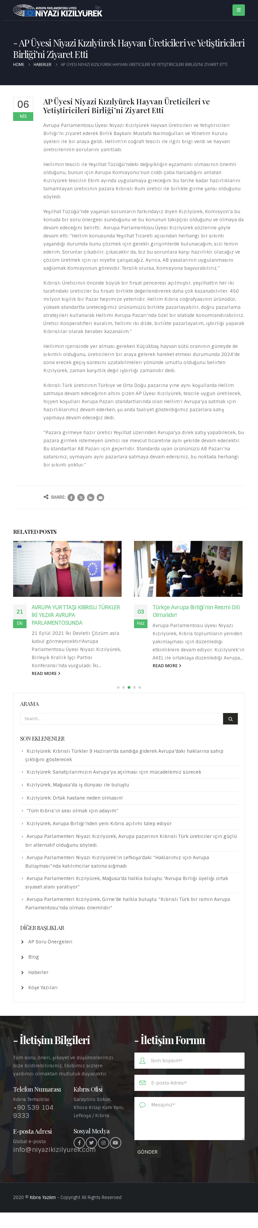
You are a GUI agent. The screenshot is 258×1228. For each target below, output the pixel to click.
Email (100, 497)
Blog (33, 957)
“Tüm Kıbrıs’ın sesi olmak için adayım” (73, 811)
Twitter (81, 497)
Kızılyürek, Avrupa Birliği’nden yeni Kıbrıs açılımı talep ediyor (99, 823)
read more (45, 673)
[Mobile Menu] (238, 10)
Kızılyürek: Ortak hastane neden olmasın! (75, 798)
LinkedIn (90, 497)
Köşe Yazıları (43, 987)
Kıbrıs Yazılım (43, 1197)
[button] (118, 687)
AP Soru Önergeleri (50, 942)
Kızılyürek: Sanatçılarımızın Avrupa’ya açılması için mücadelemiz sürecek (114, 772)
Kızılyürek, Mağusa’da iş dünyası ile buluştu (78, 785)
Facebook (71, 497)
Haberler (38, 972)
